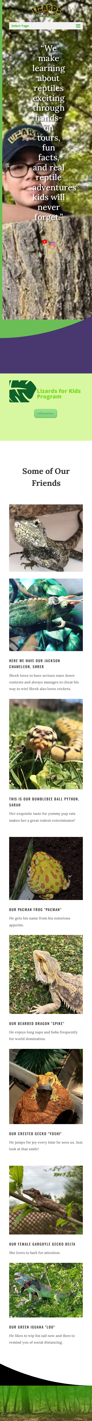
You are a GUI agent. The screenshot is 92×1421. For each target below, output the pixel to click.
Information (46, 413)
